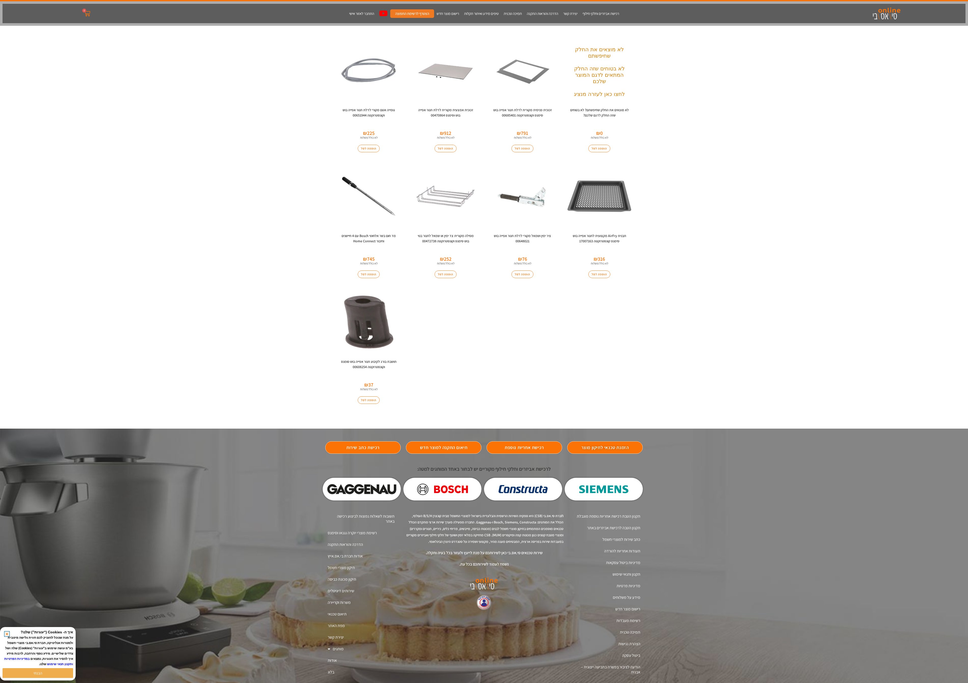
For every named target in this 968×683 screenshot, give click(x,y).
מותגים (338, 648)
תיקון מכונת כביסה (342, 579)
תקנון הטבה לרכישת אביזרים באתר (613, 527)
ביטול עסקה (631, 655)
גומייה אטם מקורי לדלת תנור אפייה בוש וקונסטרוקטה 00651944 (369, 112)
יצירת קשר (570, 13)
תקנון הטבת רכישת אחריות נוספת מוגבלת (608, 516)
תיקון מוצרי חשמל (341, 567)
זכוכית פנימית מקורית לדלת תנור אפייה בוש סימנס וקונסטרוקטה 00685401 (522, 112)
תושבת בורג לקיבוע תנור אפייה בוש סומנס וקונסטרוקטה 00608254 (369, 364)
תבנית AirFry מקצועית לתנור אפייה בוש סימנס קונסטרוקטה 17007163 (599, 238)
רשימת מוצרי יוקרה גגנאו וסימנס (352, 533)
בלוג (331, 672)
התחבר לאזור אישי (361, 13)
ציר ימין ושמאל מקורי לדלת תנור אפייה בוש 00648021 (522, 238)
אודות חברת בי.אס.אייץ (345, 556)
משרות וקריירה (339, 602)
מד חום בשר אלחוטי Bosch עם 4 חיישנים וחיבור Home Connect (369, 238)
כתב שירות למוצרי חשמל (621, 539)
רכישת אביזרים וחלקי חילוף (601, 13)
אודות (332, 660)
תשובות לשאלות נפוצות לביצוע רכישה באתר (366, 519)
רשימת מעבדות (628, 620)
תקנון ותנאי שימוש (626, 574)
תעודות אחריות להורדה (622, 551)
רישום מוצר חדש (448, 13)
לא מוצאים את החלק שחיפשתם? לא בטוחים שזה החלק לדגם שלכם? (599, 112)
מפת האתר (336, 625)
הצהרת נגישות (629, 643)
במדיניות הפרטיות (17, 659)
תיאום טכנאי (337, 614)
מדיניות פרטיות (628, 585)
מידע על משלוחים (626, 597)
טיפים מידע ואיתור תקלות (481, 13)
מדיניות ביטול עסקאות (623, 562)
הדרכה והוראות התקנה (542, 13)
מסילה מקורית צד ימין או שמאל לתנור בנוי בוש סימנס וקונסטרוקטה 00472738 (446, 238)
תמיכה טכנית (513, 13)
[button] (7, 634)
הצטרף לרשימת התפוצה (412, 13)
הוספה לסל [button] (368, 148)
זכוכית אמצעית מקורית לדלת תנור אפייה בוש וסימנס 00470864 (445, 112)
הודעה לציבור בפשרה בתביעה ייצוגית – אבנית (610, 669)
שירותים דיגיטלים (341, 590)
